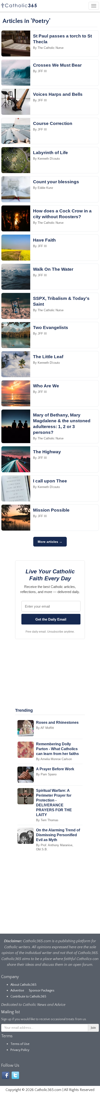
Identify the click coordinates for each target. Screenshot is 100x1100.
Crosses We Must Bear (57, 65)
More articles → (50, 542)
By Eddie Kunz (43, 188)
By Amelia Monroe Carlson (54, 759)
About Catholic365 (23, 985)
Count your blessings (56, 181)
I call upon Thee (50, 481)
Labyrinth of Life (50, 152)
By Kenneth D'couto (46, 158)
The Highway (47, 451)
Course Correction (52, 123)
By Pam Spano (46, 774)
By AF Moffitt (45, 728)
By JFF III (40, 71)
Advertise (17, 990)
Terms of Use (20, 1044)
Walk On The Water (53, 269)
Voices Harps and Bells (58, 94)
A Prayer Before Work (55, 769)
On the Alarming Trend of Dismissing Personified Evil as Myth (58, 835)
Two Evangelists (50, 327)
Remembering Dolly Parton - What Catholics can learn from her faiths (57, 749)
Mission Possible (51, 510)
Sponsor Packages (41, 990)
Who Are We (46, 385)
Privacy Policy (19, 1050)
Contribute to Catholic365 (28, 996)
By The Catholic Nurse (48, 48)
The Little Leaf (48, 356)
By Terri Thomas (47, 820)
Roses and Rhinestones (57, 722)
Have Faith (44, 240)
